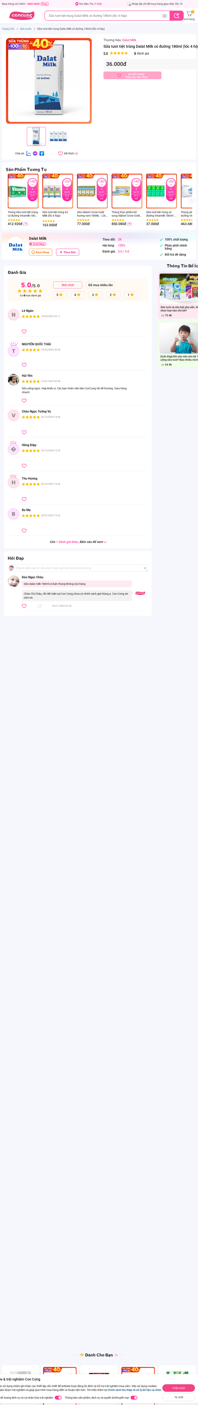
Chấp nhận (178, 1388)
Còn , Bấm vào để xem (76, 542)
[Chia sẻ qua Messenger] (35, 153)
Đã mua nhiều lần (100, 285)
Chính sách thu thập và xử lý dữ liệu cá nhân (134, 1389)
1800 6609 (33, 4)
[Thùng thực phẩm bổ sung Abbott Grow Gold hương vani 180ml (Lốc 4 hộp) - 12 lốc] (121, 191)
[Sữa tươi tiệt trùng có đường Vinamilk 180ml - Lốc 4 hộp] (155, 191)
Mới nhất (68, 285)
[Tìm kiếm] (176, 15)
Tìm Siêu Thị (90, 3)
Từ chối (178, 1397)
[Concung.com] (22, 15)
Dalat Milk (129, 40)
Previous (7, 203)
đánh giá (126, 53)
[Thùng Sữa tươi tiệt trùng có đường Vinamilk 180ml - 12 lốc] (17, 191)
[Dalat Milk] (15, 246)
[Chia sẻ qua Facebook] (41, 153)
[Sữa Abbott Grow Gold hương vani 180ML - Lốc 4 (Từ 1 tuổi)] (86, 191)
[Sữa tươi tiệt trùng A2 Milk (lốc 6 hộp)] (51, 191)
